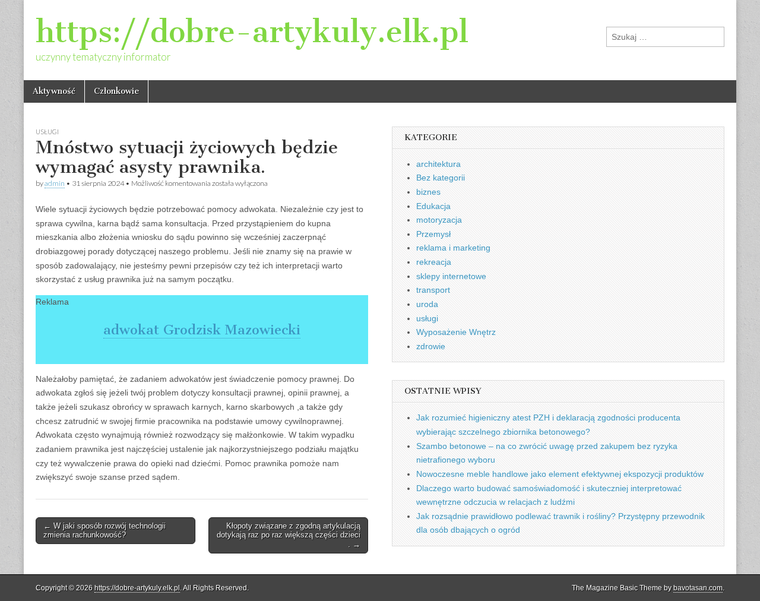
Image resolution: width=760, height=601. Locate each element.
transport (433, 290)
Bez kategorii (440, 177)
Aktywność (54, 91)
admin (55, 183)
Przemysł (433, 234)
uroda (427, 304)
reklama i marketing (453, 247)
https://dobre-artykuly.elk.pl (252, 32)
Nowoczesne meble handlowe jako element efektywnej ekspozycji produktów (560, 474)
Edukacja (433, 206)
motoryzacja (439, 219)
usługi (47, 131)
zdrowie (430, 346)
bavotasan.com (698, 588)
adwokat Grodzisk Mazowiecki (201, 330)
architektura (438, 164)
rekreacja (433, 262)
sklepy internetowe (451, 276)
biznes (428, 192)
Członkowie (116, 91)
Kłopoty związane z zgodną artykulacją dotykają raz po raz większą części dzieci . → (288, 535)
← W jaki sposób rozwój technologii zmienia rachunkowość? (104, 530)
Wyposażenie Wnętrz (456, 332)
